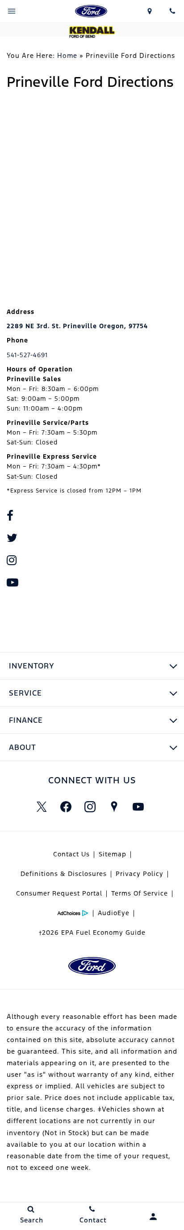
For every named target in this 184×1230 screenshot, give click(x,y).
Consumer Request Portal (59, 893)
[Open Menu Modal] (11, 11)
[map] (114, 807)
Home (67, 55)
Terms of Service (139, 893)
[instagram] (90, 807)
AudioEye (114, 913)
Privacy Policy (139, 874)
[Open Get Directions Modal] (149, 11)
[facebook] (65, 807)
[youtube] (138, 807)
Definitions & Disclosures (64, 874)
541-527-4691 (27, 355)
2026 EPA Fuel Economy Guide (92, 933)
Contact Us (71, 854)
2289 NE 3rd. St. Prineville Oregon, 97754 (77, 326)
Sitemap (112, 854)
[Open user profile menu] (153, 1216)
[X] (41, 807)
